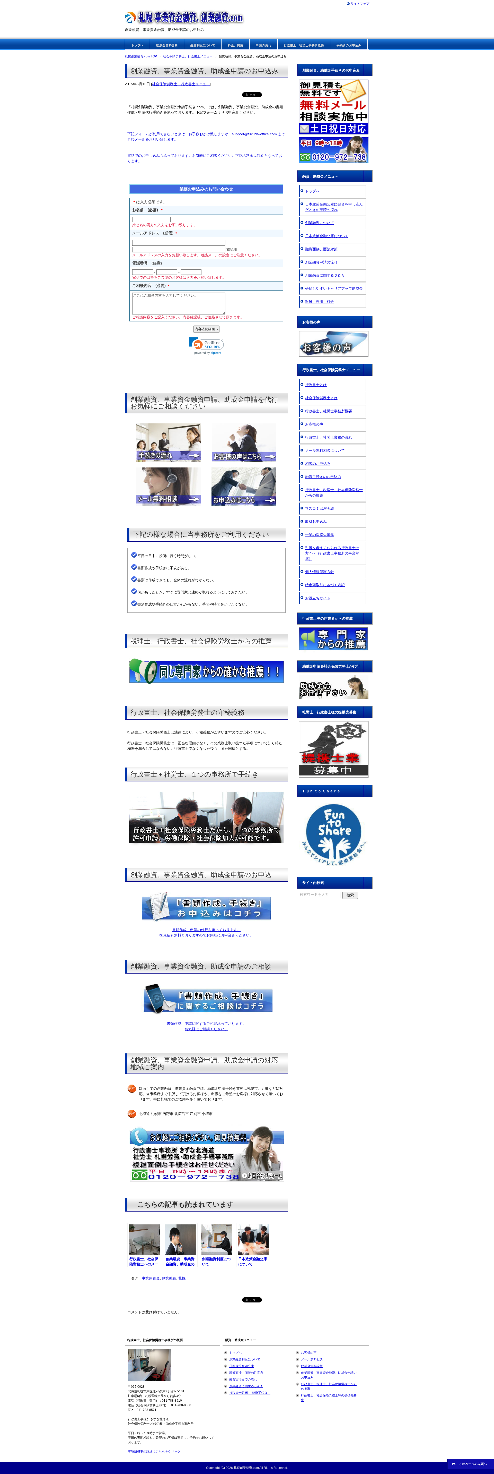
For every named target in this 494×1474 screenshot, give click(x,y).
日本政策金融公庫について (326, 236)
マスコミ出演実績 (319, 508)
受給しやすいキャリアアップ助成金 (334, 288)
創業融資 (169, 1278)
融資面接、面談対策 (321, 249)
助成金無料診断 (167, 45)
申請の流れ (263, 45)
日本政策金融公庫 (241, 1366)
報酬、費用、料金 (319, 302)
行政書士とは (316, 385)
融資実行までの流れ (243, 1379)
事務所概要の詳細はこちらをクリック (154, 1451)
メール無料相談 (312, 1359)
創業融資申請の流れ (321, 262)
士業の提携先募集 (319, 535)
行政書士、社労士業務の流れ (328, 437)
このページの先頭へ (473, 1464)
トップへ (137, 45)
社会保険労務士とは (321, 398)
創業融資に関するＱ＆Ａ (325, 275)
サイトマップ (360, 3)
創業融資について (319, 223)
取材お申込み (316, 521)
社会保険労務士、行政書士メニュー (181, 84)
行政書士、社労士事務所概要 (304, 45)
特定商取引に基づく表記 (325, 585)
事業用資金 (151, 1278)
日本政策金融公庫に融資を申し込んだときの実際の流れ (334, 207)
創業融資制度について (244, 1359)
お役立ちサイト (317, 598)
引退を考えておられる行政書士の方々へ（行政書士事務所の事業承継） (332, 553)
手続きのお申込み (349, 45)
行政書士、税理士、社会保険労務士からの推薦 (334, 492)
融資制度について (202, 45)
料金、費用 (235, 45)
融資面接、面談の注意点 (246, 1373)
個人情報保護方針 (319, 572)
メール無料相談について (325, 450)
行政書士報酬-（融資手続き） (249, 1393)
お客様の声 (314, 424)
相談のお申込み (317, 464)
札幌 (182, 1278)
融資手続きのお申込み (323, 477)
